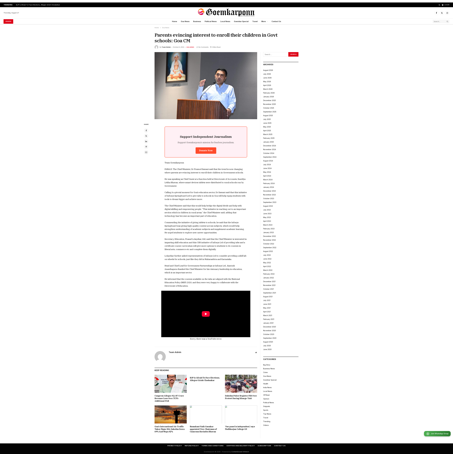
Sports (265, 410)
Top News (267, 414)
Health (265, 384)
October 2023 (268, 198)
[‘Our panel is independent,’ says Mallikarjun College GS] (241, 414)
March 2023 (267, 225)
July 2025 (267, 119)
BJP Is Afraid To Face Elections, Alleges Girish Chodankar (38, 5)
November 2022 (269, 240)
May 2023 (267, 217)
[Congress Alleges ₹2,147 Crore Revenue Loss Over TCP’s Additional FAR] (171, 384)
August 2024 (268, 161)
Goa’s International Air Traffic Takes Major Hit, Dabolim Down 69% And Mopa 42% (170, 429)
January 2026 (268, 97)
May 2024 (267, 172)
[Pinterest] (146, 147)
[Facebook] (146, 130)
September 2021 (269, 293)
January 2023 (268, 232)
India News (267, 387)
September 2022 (269, 248)
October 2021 (268, 289)
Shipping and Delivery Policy (240, 446)
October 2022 (268, 244)
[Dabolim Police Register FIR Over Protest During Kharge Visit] (241, 384)
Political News (211, 21)
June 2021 (267, 304)
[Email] (146, 152)
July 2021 (266, 300)
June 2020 (267, 349)
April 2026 (267, 85)
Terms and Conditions (212, 446)
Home (174, 21)
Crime (265, 372)
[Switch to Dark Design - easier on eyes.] (439, 5)
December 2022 (269, 236)
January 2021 (268, 323)
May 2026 (267, 82)
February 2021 (268, 319)
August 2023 (268, 206)
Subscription (264, 446)
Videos (266, 425)
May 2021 (267, 308)
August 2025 (268, 115)
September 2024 (269, 157)
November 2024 (269, 149)
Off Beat (266, 395)
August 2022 (268, 251)
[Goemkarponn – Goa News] (226, 13)
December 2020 (269, 327)
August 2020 (268, 342)
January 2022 (268, 278)
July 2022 (267, 255)
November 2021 (269, 285)
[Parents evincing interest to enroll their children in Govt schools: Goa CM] (206, 85)
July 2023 (267, 210)
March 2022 (267, 270)
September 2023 (269, 202)
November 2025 (269, 104)
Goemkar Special (241, 21)
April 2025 (267, 131)
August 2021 (268, 297)
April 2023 (267, 221)
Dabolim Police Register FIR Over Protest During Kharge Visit (241, 397)
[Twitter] (146, 136)
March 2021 (267, 315)
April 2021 (267, 312)
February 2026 (269, 93)
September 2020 (269, 338)
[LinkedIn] (146, 141)
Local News (225, 21)
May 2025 (267, 127)
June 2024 (267, 168)
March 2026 (268, 89)
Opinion (266, 399)
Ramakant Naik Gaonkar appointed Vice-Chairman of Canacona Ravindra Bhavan (203, 429)
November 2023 (269, 195)
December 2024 (269, 146)
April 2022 (267, 266)
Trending (266, 421)
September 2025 (269, 112)
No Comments (204, 47)
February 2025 (269, 138)
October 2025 (268, 108)
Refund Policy (192, 446)
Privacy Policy (174, 446)
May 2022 (267, 263)
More (263, 21)
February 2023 (269, 229)
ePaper (8, 21)
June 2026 (267, 78)
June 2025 (267, 123)
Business (197, 21)
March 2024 (268, 180)
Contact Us (276, 21)
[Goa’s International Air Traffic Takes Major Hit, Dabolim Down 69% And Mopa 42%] (171, 414)
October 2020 (268, 334)
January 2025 (268, 142)
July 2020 (267, 346)
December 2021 (269, 281)
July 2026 (267, 74)
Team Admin (166, 47)
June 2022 (267, 259)
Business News (269, 369)
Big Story (266, 365)
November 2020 (269, 331)
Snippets (266, 406)
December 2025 (269, 100)
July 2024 (267, 165)
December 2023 (269, 191)
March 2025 (267, 134)
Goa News (185, 21)
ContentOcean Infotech (240, 452)
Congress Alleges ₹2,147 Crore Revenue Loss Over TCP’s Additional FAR (169, 398)
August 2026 (268, 70)
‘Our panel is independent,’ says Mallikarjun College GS (240, 427)
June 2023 (267, 214)
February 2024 (269, 183)
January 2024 (268, 187)
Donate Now (206, 150)
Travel (255, 21)
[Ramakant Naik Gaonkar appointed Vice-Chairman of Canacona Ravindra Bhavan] (206, 414)
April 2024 (267, 176)
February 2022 (269, 274)
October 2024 (268, 153)
